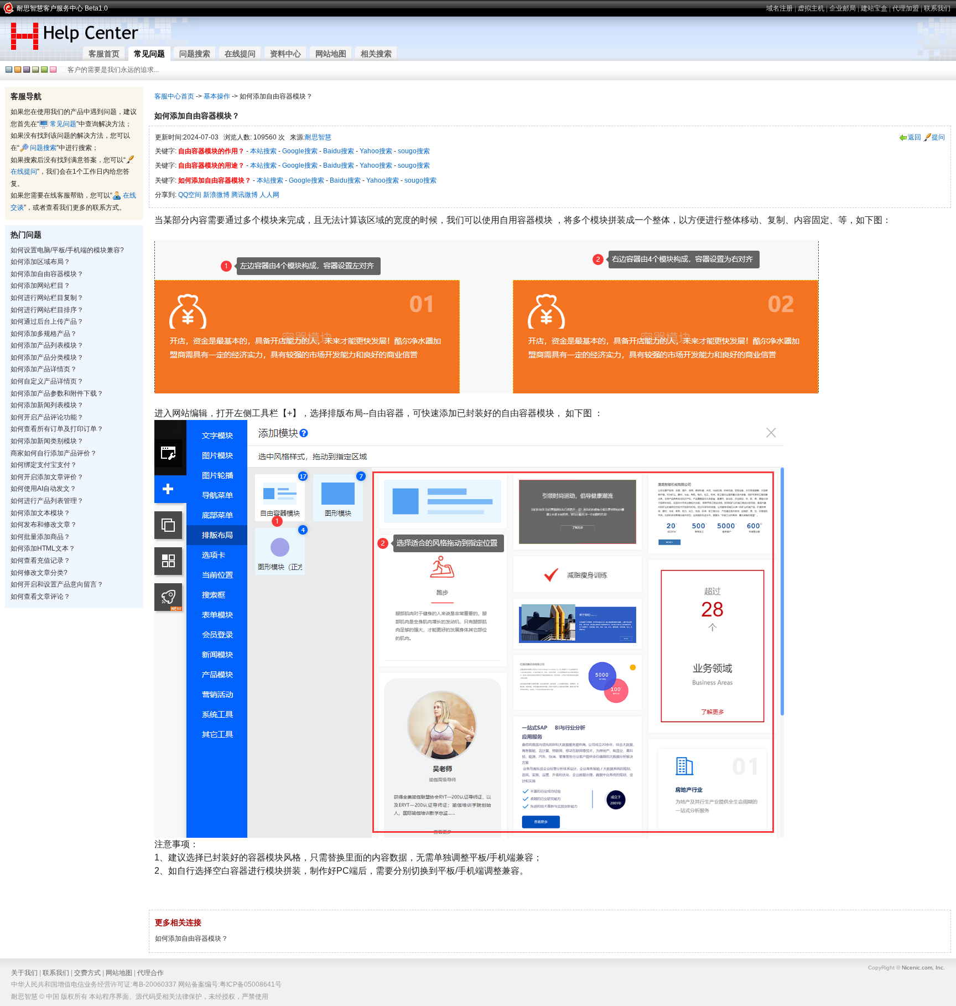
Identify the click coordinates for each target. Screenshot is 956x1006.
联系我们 (937, 8)
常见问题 (62, 124)
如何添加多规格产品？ (44, 334)
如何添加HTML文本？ (43, 548)
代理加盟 (905, 8)
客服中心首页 (174, 96)
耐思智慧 (318, 137)
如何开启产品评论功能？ (47, 417)
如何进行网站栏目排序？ (47, 310)
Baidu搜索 (338, 151)
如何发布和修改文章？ (44, 524)
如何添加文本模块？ (40, 513)
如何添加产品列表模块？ (47, 345)
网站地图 (119, 973)
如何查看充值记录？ (40, 560)
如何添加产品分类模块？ (47, 357)
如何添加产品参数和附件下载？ (57, 393)
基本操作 (217, 96)
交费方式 (87, 973)
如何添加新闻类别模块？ (47, 441)
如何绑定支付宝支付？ (44, 465)
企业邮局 (842, 8)
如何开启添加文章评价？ (47, 477)
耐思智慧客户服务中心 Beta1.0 (62, 8)
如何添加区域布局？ (40, 262)
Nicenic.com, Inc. (923, 967)
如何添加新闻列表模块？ (47, 405)
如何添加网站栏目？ (40, 285)
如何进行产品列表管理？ (47, 501)
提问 (938, 137)
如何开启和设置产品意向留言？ (57, 584)
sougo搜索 (414, 151)
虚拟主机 (811, 8)
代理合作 (150, 973)
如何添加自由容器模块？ (47, 274)
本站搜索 (263, 151)
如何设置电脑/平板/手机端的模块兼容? (67, 250)
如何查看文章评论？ (40, 596)
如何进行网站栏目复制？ (47, 298)
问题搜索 (42, 148)
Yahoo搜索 (376, 151)
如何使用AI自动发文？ (43, 488)
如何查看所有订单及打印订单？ (57, 429)
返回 (914, 137)
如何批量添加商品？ (40, 537)
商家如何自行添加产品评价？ (54, 453)
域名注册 (779, 8)
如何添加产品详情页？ (44, 369)
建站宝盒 (874, 8)
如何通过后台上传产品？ (47, 321)
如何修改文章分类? (39, 573)
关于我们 (24, 973)
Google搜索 (300, 151)
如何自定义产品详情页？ (47, 381)
